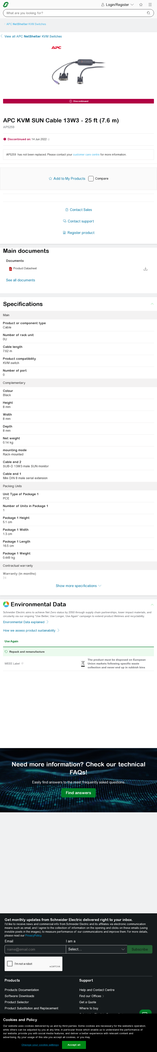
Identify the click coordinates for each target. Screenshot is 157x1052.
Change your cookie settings (40, 1044)
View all (33, 36)
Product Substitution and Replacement (31, 1008)
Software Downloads (19, 996)
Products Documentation (22, 990)
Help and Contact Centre (96, 990)
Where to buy (88, 1008)
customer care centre (86, 154)
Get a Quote (87, 1002)
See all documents (20, 280)
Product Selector (17, 1002)
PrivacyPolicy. (33, 935)
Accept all (74, 1044)
